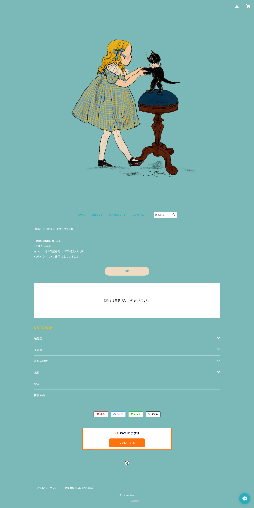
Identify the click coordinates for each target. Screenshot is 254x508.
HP (127, 271)
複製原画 (39, 395)
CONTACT (139, 214)
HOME (81, 214)
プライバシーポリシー (48, 487)
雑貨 (49, 229)
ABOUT (97, 214)
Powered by (123, 501)
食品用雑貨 (41, 361)
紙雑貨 (38, 338)
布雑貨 (38, 349)
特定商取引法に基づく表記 (79, 487)
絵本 (37, 383)
